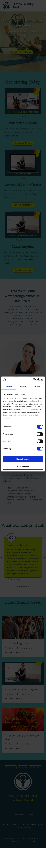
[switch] (40, 434)
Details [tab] (23, 386)
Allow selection (23, 466)
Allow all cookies (23, 459)
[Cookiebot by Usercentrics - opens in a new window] (33, 379)
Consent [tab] (8, 386)
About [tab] (37, 386)
